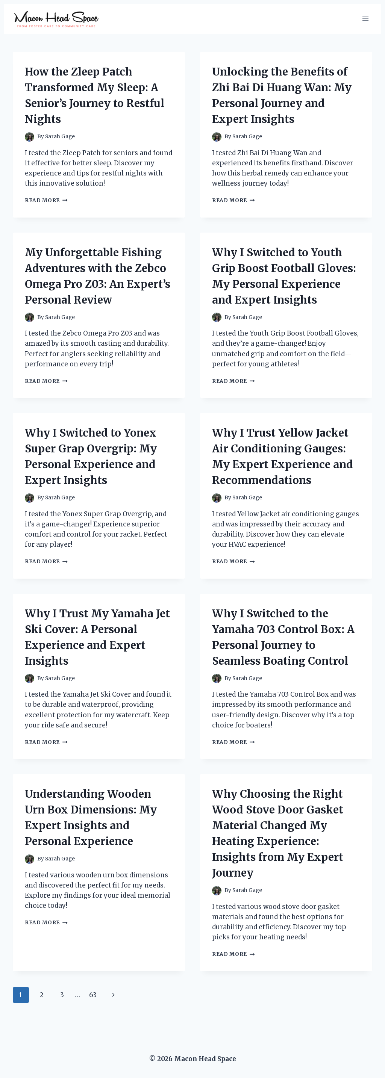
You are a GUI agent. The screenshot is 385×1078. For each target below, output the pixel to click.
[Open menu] (365, 18)
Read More (46, 200)
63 (93, 995)
